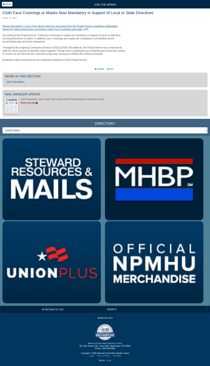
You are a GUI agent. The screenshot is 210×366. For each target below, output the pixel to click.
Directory (105, 123)
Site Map (117, 356)
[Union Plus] (51, 262)
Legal (91, 356)
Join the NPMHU (105, 4)
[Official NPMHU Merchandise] (154, 262)
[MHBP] (154, 179)
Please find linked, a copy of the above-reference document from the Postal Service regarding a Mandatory (60, 26)
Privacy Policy (103, 356)
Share (100, 69)
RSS (110, 69)
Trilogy (108, 360)
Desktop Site (105, 318)
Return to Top (53, 309)
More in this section (22, 76)
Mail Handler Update (22, 94)
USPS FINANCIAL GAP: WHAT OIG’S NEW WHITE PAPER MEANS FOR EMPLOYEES (62, 101)
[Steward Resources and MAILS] (51, 179)
